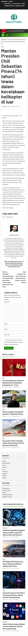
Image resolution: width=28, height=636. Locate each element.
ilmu (3, 469)
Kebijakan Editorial (9, 5)
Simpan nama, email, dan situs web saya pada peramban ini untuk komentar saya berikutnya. (13, 342)
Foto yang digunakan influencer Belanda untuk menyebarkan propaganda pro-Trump (13, 382)
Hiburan (4, 475)
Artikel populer (6, 463)
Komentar (7, 302)
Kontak (4, 478)
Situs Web (7, 335)
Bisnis (4, 559)
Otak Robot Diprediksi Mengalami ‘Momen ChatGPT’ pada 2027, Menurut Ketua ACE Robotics (14, 532)
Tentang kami (7, 3)
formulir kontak (16, 3)
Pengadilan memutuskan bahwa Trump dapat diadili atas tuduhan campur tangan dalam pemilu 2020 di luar (8, 279)
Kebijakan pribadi (19, 5)
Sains (4, 590)
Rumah (4, 461)
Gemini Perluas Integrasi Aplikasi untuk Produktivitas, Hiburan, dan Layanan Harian (14, 626)
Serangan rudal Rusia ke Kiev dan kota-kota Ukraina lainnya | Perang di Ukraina (20, 277)
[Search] (25, 35)
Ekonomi (4, 467)
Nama (6, 324)
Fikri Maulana (16, 537)
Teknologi (5, 471)
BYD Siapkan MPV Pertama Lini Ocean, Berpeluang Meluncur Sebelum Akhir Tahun (13, 564)
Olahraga (4, 473)
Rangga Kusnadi (6, 106)
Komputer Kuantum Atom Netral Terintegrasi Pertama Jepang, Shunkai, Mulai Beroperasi (14, 595)
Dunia (2, 46)
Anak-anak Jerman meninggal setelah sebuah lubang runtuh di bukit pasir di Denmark (13, 443)
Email (6, 329)
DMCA (23, 3)
